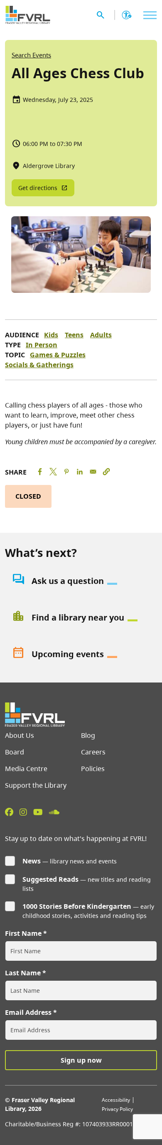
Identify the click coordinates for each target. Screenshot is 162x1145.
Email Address (28, 1012)
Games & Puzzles (58, 354)
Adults (101, 334)
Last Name (23, 972)
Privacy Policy (117, 1109)
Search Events (31, 55)
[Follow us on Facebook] (9, 812)
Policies (93, 768)
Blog (88, 735)
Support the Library (35, 785)
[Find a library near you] (81, 618)
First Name (23, 933)
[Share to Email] (93, 472)
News (31, 861)
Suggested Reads (50, 879)
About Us (19, 735)
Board (14, 752)
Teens (74, 334)
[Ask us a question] (81, 581)
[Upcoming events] (81, 654)
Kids (51, 334)
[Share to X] (53, 472)
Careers (93, 752)
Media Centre (26, 768)
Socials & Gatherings (39, 364)
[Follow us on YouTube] (38, 812)
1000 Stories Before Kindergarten (76, 906)
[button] (106, 472)
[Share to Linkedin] (80, 472)
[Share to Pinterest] (66, 472)
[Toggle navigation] (148, 15)
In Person (41, 344)
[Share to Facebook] (40, 472)
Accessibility (116, 1099)
